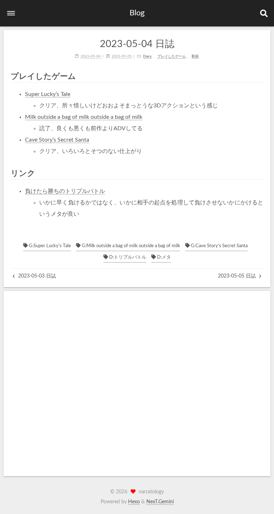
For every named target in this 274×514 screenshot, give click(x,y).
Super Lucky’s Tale (47, 94)
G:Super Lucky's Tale (49, 246)
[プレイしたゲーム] (260, 76)
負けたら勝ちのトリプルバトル (65, 191)
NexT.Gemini (160, 501)
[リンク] (260, 173)
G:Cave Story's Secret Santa (219, 246)
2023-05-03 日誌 (36, 276)
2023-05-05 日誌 (237, 276)
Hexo (134, 501)
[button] (11, 13)
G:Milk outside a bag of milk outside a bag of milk (130, 246)
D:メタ (163, 257)
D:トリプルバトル (127, 257)
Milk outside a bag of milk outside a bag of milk (83, 117)
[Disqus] (137, 383)
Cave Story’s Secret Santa (57, 140)
